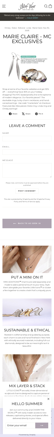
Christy (8, 28)
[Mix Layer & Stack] (27, 368)
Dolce (14, 28)
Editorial (21, 28)
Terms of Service (28, 202)
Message (7, 160)
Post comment (27, 191)
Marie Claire (37, 28)
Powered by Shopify (27, 435)
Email (6, 147)
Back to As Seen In (29, 223)
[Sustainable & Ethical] (27, 312)
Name (5, 133)
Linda (28, 28)
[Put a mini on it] (27, 259)
